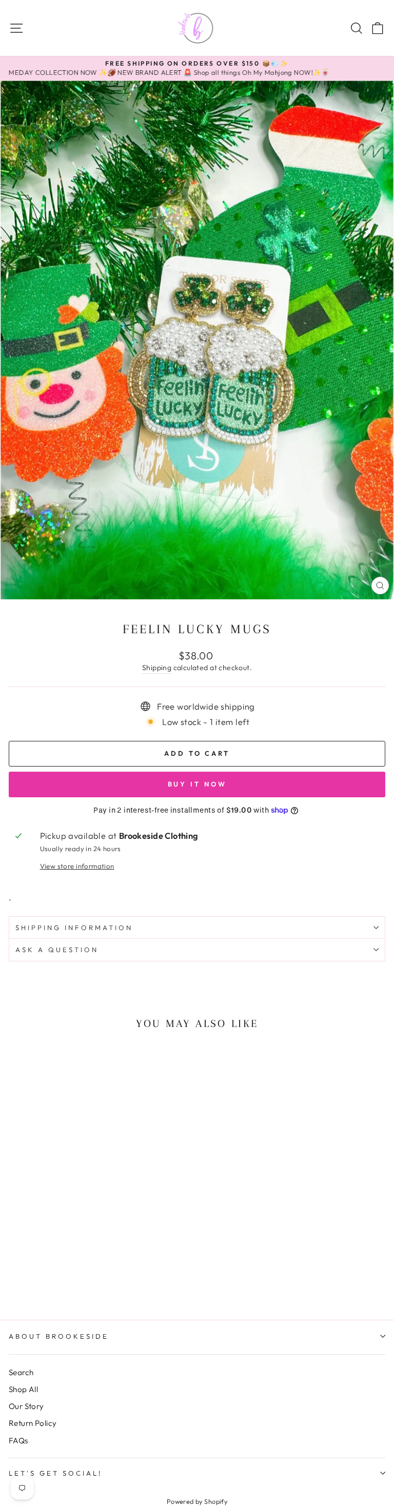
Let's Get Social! (55, 1473)
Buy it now (197, 784)
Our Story (26, 1406)
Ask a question (56, 949)
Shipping (156, 667)
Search (21, 1372)
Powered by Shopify (197, 1501)
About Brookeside (59, 1336)
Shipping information (74, 927)
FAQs (18, 1440)
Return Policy (32, 1423)
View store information (77, 866)
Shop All (23, 1389)
